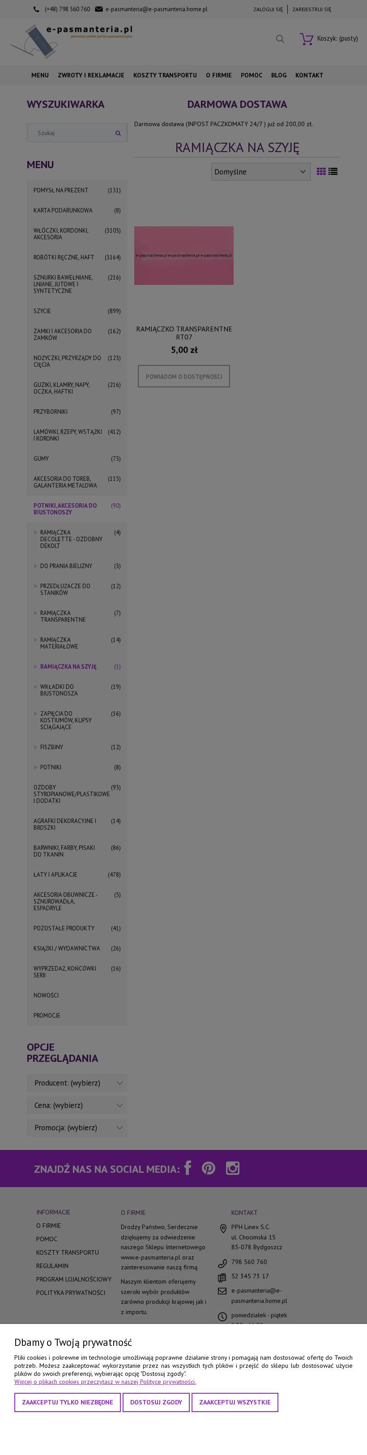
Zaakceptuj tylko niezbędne (67, 1402)
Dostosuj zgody (156, 1402)
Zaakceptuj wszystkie (235, 1402)
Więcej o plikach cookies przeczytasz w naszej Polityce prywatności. (105, 1382)
